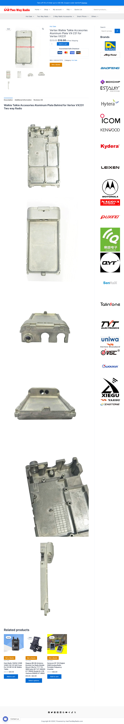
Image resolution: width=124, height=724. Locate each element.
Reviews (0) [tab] (38, 100)
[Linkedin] (60, 712)
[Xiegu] (110, 387)
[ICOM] (110, 118)
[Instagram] (55, 712)
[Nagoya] (110, 202)
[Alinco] (110, 46)
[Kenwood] (110, 130)
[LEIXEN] (110, 167)
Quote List (78, 9)
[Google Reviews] (63, 712)
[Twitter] (52, 712)
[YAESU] (110, 400)
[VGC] (110, 352)
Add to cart (63, 44)
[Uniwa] (110, 339)
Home (37, 9)
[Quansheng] (110, 239)
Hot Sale (29, 16)
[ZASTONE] (110, 404)
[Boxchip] (110, 82)
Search (102, 27)
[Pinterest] (58, 712)
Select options (33, 680)
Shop (46, 9)
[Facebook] (49, 712)
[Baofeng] (110, 69)
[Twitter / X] (75, 712)
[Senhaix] (110, 283)
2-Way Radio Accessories (62, 16)
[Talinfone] (110, 304)
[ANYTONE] (110, 55)
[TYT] (110, 325)
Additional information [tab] (23, 100)
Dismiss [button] (84, 3)
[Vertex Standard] (110, 345)
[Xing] (69, 712)
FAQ (68, 9)
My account (57, 9)
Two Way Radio (42, 16)
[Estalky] (110, 88)
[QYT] (110, 262)
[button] (40, 9)
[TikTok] (72, 712)
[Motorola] (110, 188)
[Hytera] (110, 103)
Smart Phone (82, 16)
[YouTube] (66, 712)
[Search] (117, 31)
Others (93, 16)
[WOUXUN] (110, 366)
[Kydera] (110, 146)
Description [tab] (8, 100)
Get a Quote (56, 65)
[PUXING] (110, 216)
